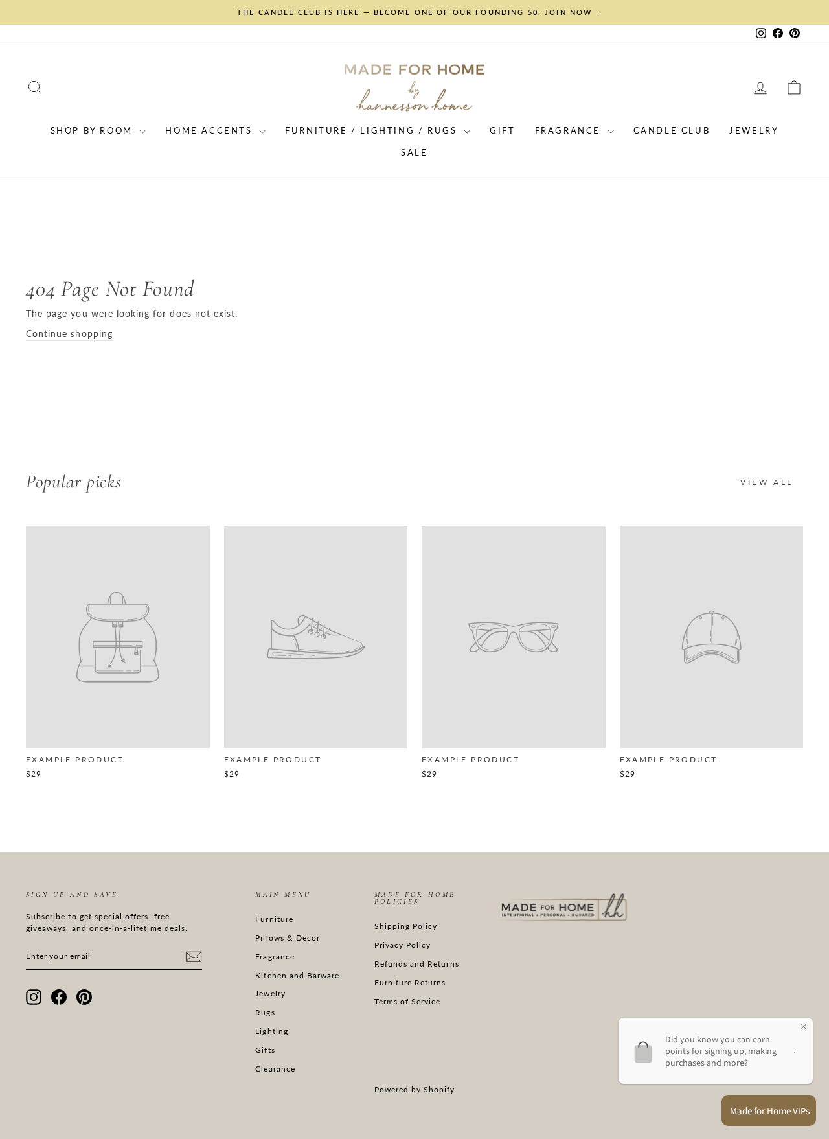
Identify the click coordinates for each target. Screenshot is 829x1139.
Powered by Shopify (414, 1089)
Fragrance (569, 130)
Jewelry (753, 130)
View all (766, 482)
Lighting (271, 1031)
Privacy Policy (402, 945)
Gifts (265, 1050)
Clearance (275, 1069)
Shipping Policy (406, 926)
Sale (414, 152)
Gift (502, 130)
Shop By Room (94, 130)
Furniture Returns (410, 982)
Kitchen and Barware (297, 975)
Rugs (265, 1012)
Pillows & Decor (287, 938)
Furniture (274, 919)
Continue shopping (69, 333)
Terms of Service (407, 1001)
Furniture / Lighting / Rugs (372, 130)
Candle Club (671, 130)
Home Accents (210, 130)
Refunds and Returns (416, 964)
